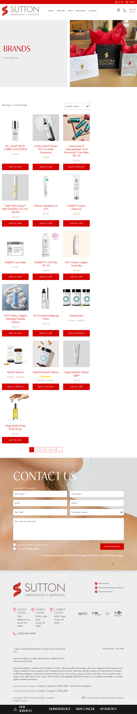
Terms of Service (111, 555)
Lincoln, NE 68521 (41, 617)
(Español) (51, 686)
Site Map (120, 648)
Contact (93, 11)
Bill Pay (121, 2)
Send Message (112, 546)
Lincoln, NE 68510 (60, 616)
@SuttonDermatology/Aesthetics (111, 587)
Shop (70, 11)
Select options (76, 166)
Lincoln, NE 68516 (23, 617)
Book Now (133, 10)
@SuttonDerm (104, 583)
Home (6, 58)
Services (61, 11)
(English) (41, 686)
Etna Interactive (118, 697)
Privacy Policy (94, 555)
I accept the (20, 548)
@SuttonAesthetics (106, 591)
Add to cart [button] (15, 166)
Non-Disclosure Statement (80, 686)
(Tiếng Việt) (62, 686)
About (51, 11)
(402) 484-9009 (27, 633)
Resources (80, 11)
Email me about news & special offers (32, 544)
